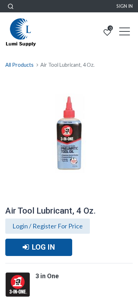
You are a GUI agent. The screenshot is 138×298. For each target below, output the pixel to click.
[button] (10, 6)
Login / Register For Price (47, 226)
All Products (19, 65)
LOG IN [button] (43, 247)
